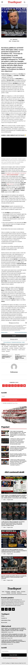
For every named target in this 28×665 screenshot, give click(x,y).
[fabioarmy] (14, 367)
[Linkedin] (15, 385)
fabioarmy (15, 39)
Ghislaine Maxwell (13, 346)
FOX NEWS (6, 346)
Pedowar (9, 349)
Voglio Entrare (13, 400)
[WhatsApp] (12, 385)
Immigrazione (4, 632)
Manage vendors (4, 332)
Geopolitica (8, 30)
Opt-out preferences (7, 342)
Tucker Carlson (21, 349)
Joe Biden (11, 348)
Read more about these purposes (21, 332)
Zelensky (8, 351)
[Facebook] (3, 385)
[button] (26, 322)
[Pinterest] (9, 385)
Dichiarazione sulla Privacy (16, 342)
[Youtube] (13, 609)
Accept (14, 335)
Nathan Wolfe (22, 348)
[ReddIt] (18, 385)
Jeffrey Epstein (5, 348)
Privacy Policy (14, 403)
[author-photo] (2, 499)
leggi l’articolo (10, 184)
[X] (6, 385)
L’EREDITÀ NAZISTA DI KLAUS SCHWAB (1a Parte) (6, 357)
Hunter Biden (20, 346)
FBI (2, 346)
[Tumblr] (21, 385)
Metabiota (16, 348)
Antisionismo (4, 644)
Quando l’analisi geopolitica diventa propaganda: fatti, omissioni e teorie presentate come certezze (18, 455)
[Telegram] (24, 385)
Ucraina (16, 30)
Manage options (14, 339)
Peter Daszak (14, 349)
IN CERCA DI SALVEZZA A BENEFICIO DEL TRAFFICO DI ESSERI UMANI (20, 358)
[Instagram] (6, 609)
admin (4, 499)
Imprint (23, 342)
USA (22, 30)
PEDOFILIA (4, 349)
